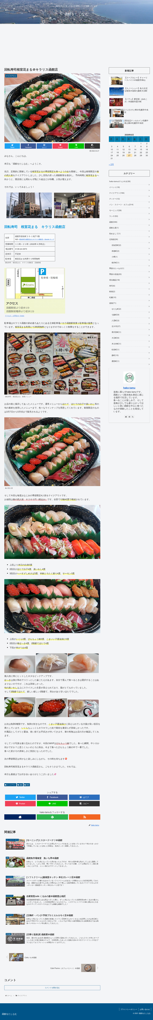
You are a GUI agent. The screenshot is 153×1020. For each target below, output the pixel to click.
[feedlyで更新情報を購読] (52, 817)
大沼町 (115, 337)
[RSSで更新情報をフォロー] (84, 817)
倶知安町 (116, 245)
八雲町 (115, 320)
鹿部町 (115, 361)
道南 (112, 303)
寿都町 (115, 251)
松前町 (115, 349)
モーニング (115, 210)
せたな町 (116, 308)
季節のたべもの (116, 268)
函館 (20, 785)
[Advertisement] (76, 43)
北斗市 (116, 326)
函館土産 (113, 227)
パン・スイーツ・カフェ (121, 204)
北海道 (113, 239)
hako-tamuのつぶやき (119, 181)
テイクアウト (11, 785)
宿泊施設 (114, 279)
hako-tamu (129, 387)
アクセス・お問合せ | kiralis (14, 316)
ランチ (113, 216)
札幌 (112, 297)
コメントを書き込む (52, 988)
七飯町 (115, 314)
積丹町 (115, 262)
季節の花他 (115, 274)
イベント (114, 187)
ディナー (114, 198)
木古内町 (116, 343)
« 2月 (111, 164)
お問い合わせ (145, 1009)
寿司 (27, 785)
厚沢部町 (116, 332)
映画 (112, 291)
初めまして (114, 233)
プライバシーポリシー (128, 1009)
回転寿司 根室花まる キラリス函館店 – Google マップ (36, 239)
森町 (115, 355)
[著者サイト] (20, 817)
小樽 (114, 256)
